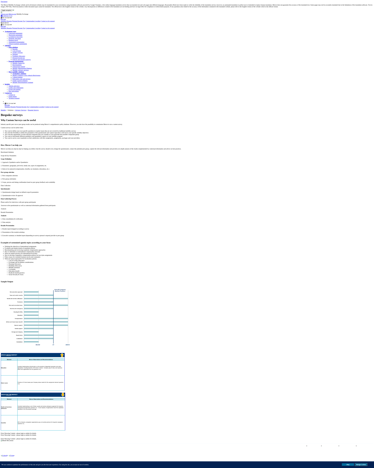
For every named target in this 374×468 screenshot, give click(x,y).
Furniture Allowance (18, 56)
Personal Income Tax (18, 21)
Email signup (13, 96)
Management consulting (365, 446)
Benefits (15, 49)
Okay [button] (347, 464)
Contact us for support (48, 21)
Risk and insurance (314, 446)
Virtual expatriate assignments (18, 44)
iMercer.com (12, 14)
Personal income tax (18, 58)
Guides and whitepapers (16, 88)
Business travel (13, 40)
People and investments (347, 446)
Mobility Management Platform (22, 68)
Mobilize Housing (6, 21)
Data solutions (13, 47)
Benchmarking (17, 65)
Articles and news (14, 86)
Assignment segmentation (16, 42)
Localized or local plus (15, 37)
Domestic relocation (15, 38)
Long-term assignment (15, 33)
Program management (16, 61)
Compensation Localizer (33, 21)
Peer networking (14, 91)
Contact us (8, 93)
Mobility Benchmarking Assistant (22, 82)
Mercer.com (4, 14)
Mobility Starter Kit (18, 63)
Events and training (14, 89)
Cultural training (17, 77)
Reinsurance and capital (330, 446)
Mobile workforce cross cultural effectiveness (26, 75)
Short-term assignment (15, 35)
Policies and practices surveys (21, 59)
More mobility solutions (16, 72)
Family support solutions (20, 81)
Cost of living (16, 51)
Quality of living (17, 52)
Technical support (14, 98)
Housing (15, 54)
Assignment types (10, 31)
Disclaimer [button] (4, 1)
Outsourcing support (18, 66)
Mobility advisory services (20, 70)
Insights (7, 84)
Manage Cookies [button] (361, 464)
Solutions (8, 45)
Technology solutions (19, 73)
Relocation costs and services (21, 79)
